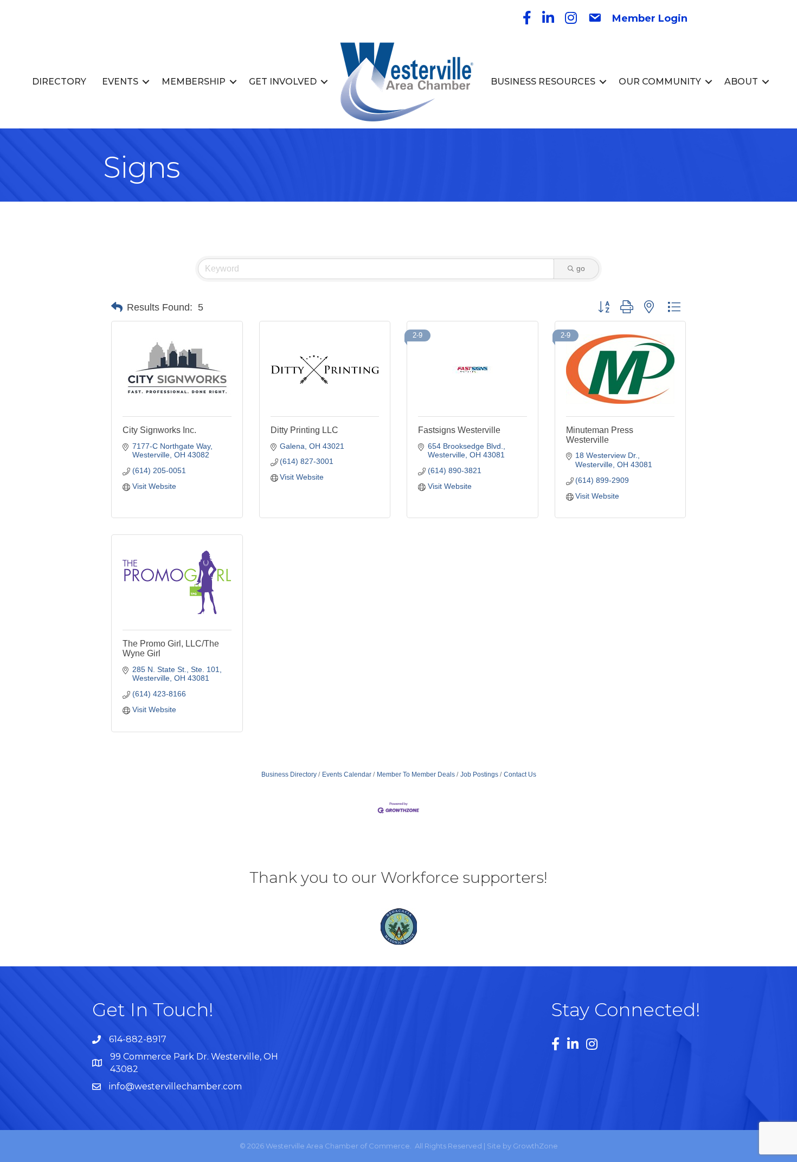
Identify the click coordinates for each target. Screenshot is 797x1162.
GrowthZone (535, 1145)
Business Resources (543, 81)
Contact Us (520, 774)
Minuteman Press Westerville (599, 434)
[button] (117, 307)
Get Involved (283, 81)
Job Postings (479, 774)
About (741, 81)
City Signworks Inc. (159, 430)
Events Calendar (346, 774)
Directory (59, 81)
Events (120, 81)
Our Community (660, 81)
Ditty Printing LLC (304, 430)
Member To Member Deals (416, 774)
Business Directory (289, 774)
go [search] (580, 268)
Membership (194, 81)
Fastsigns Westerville (459, 430)
